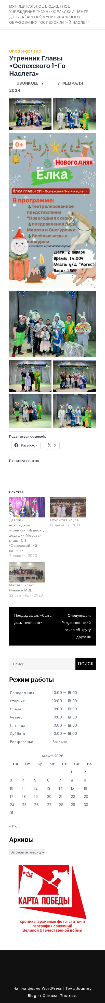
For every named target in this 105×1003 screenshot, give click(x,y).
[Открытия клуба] (68, 507)
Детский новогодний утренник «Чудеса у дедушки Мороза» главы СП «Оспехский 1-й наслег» (27, 535)
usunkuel (28, 83)
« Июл (14, 826)
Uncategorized (25, 51)
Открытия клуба (64, 520)
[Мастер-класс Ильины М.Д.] (27, 572)
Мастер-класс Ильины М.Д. (22, 588)
